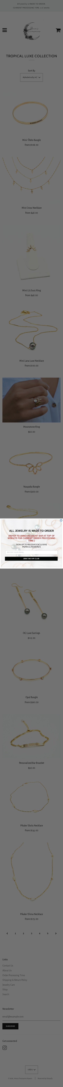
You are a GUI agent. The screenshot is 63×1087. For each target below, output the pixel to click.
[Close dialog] (61, 520)
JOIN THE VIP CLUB (31, 558)
